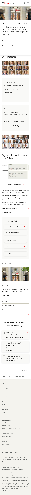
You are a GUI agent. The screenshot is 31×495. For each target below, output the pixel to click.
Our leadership (6, 41)
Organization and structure (10, 46)
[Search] (24, 3)
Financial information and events (12, 51)
